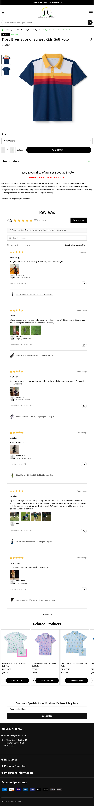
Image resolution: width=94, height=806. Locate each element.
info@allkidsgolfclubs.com (15, 735)
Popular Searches (15, 766)
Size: (4, 134)
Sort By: (68, 245)
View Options (17, 680)
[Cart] (3, 12)
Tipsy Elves (14, 34)
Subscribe (47, 716)
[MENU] (91, 12)
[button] (48, 220)
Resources (10, 759)
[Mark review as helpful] (84, 283)
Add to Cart (59, 150)
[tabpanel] (15, 657)
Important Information (18, 772)
